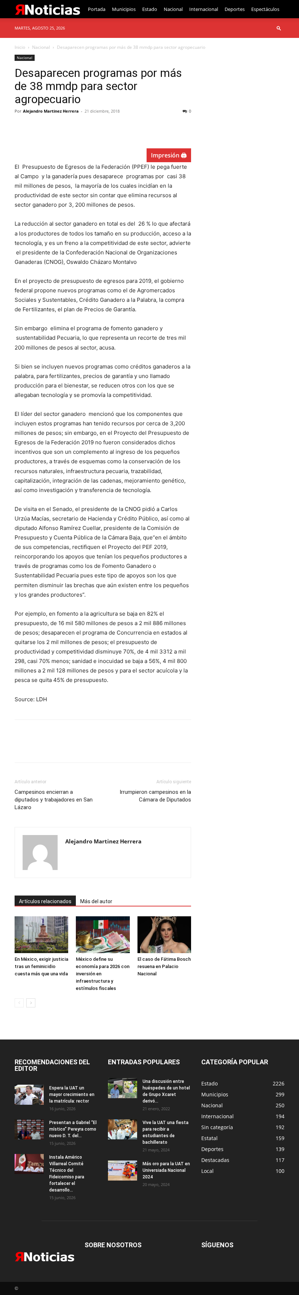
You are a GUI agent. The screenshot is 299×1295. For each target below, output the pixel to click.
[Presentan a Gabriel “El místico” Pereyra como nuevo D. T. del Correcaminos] (29, 1129)
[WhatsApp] (72, 127)
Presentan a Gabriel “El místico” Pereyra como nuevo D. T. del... (73, 1129)
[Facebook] (22, 127)
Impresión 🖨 (169, 155)
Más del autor (96, 901)
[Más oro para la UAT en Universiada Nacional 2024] (122, 1171)
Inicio (20, 47)
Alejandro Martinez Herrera (51, 111)
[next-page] (30, 1002)
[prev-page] (19, 1002)
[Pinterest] (55, 127)
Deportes (235, 9)
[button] (278, 28)
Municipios (124, 9)
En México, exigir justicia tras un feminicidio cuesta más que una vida (41, 966)
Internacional (203, 9)
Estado (149, 9)
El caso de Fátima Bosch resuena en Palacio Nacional (164, 966)
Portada (96, 9)
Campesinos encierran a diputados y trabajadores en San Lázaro (54, 800)
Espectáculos (265, 9)
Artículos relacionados (45, 901)
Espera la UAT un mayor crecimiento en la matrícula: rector (71, 1094)
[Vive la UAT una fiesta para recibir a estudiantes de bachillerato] (122, 1129)
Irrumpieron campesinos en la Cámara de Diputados (155, 796)
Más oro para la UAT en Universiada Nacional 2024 (166, 1170)
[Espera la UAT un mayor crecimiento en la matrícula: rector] (29, 1095)
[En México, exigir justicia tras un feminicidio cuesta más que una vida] (41, 934)
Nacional (173, 9)
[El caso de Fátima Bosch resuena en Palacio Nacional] (164, 934)
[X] (38, 127)
